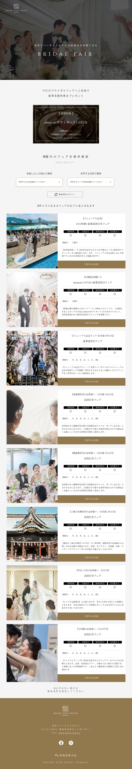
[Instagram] (71, 743)
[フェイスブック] (61, 743)
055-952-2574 (69, 733)
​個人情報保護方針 (66, 755)
